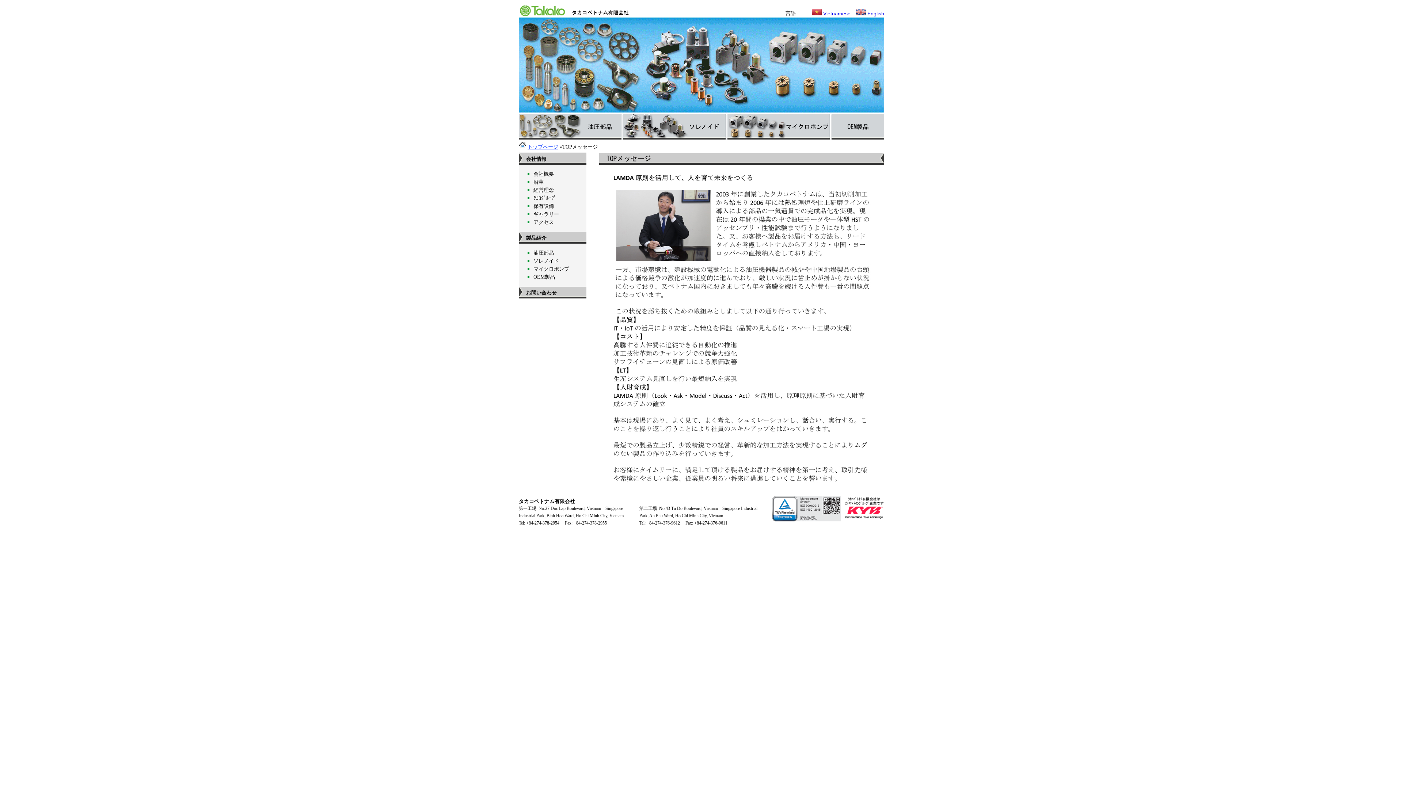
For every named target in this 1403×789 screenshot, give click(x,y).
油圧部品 (543, 253)
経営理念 (543, 190)
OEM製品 (544, 277)
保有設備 (543, 206)
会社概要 (543, 174)
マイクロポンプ (551, 269)
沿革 (538, 182)
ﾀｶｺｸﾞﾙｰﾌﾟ (544, 198)
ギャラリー (546, 214)
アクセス (543, 222)
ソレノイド (546, 261)
